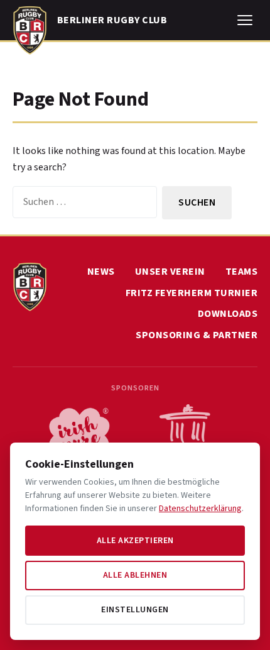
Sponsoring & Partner (196, 335)
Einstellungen (135, 609)
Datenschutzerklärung (200, 508)
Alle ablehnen (135, 575)
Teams (241, 271)
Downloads (228, 314)
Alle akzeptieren (135, 540)
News (101, 271)
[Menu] (244, 20)
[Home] (30, 27)
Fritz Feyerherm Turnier (192, 293)
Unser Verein (170, 271)
